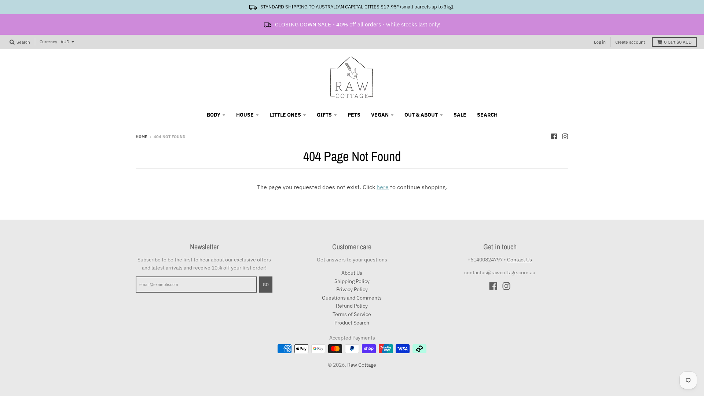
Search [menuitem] (487, 114)
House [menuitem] (245, 114)
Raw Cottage (361, 365)
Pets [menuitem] (354, 114)
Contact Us (519, 259)
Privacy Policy (352, 289)
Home (141, 136)
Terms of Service (352, 314)
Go (266, 284)
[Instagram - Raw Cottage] (565, 136)
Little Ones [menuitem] (285, 114)
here (383, 187)
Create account (630, 42)
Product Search (351, 322)
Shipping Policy (352, 281)
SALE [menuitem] (460, 114)
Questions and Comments (352, 297)
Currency (48, 41)
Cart (678, 42)
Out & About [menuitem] (421, 114)
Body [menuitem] (213, 114)
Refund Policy (352, 305)
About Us (351, 273)
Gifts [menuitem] (324, 114)
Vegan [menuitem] (380, 114)
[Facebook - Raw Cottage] (554, 136)
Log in (600, 42)
